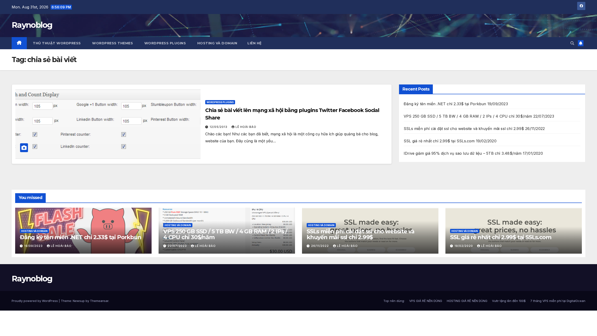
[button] (572, 43)
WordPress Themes (112, 43)
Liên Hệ (254, 43)
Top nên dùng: (394, 301)
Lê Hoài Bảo (246, 127)
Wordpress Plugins (220, 102)
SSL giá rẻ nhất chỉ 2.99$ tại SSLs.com (439, 141)
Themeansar (99, 301)
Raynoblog (32, 25)
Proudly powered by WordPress (35, 301)
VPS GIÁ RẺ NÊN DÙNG (425, 301)
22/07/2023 (178, 246)
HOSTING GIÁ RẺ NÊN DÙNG (467, 301)
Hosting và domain (34, 231)
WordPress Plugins (164, 43)
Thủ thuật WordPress (56, 43)
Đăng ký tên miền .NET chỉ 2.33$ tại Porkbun (445, 104)
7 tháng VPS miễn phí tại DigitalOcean (557, 301)
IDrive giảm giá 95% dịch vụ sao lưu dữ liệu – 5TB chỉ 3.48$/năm (463, 153)
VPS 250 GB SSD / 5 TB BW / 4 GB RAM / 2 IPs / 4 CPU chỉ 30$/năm (468, 116)
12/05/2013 (219, 127)
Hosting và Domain (216, 43)
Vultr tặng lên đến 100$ (509, 301)
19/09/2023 (34, 246)
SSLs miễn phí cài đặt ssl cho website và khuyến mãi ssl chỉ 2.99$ (464, 128)
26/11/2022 (320, 246)
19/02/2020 (464, 246)
